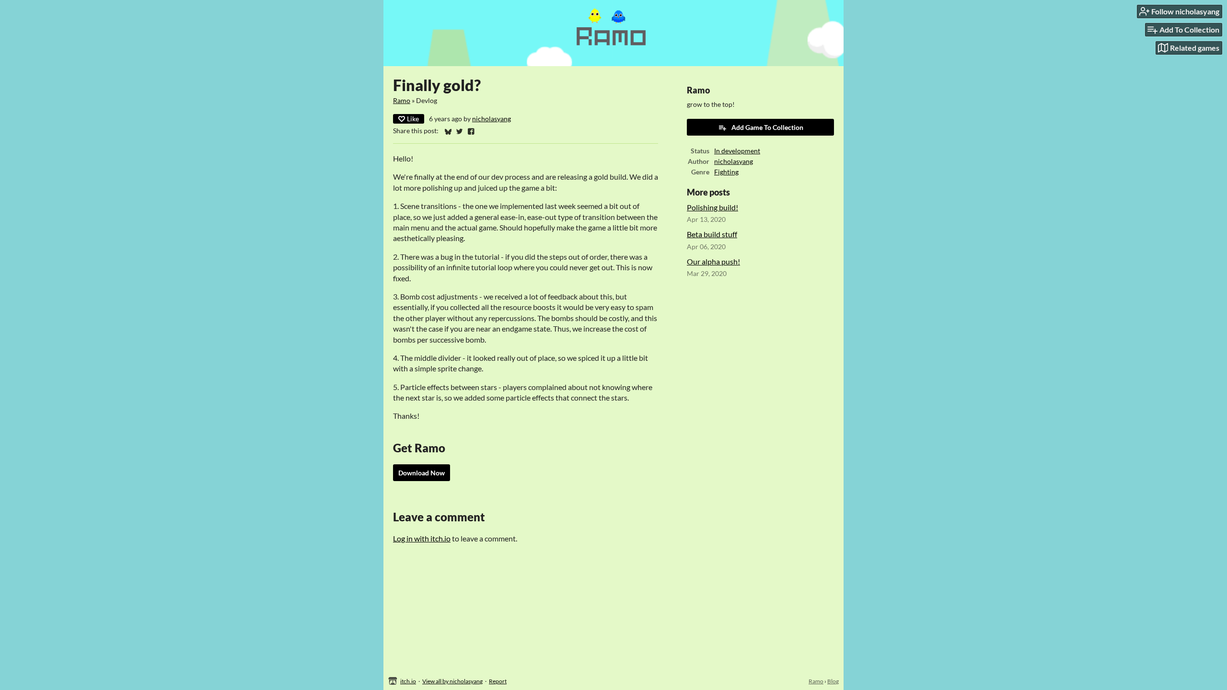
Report (498, 681)
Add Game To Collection (767, 127)
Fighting (726, 172)
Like (413, 119)
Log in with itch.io (422, 538)
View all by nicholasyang (452, 681)
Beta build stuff (712, 234)
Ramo (401, 100)
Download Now (421, 473)
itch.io (408, 681)
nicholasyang (491, 119)
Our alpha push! (713, 261)
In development (737, 151)
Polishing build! (712, 207)
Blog (833, 681)
